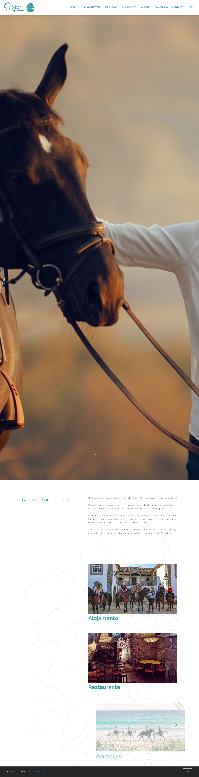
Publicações (129, 7)
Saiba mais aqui (36, 771)
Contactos (178, 7)
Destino (74, 7)
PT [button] (191, 7)
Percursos (111, 7)
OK (187, 771)
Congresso (161, 7)
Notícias (145, 7)
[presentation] (95, 454)
